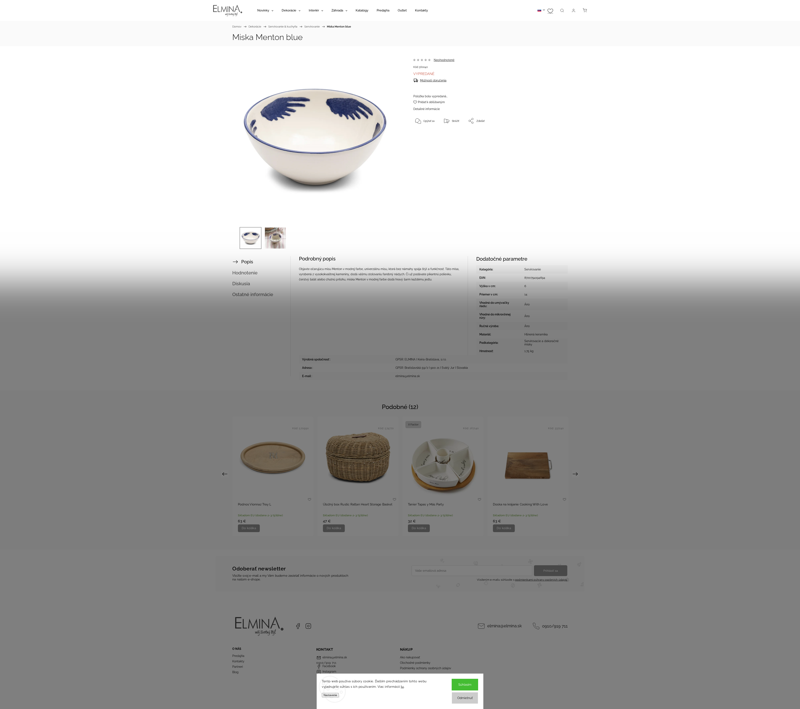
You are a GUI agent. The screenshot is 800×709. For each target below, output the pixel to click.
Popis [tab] (247, 261)
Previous (225, 473)
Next (576, 473)
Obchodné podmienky (415, 662)
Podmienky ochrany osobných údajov (425, 668)
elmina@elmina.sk (504, 626)
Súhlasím (464, 684)
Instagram (308, 626)
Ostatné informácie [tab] (252, 294)
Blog (235, 672)
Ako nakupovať (410, 657)
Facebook (298, 626)
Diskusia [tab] (241, 283)
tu (402, 687)
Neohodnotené (444, 60)
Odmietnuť (465, 698)
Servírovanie (532, 269)
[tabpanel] (272, 476)
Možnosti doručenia (433, 80)
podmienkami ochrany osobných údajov (541, 579)
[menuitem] (265, 10)
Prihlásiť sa (550, 570)
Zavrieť (547, 134)
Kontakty (238, 661)
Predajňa (238, 656)
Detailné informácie (426, 109)
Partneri (237, 666)
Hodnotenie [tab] (245, 272)
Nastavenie (330, 695)
